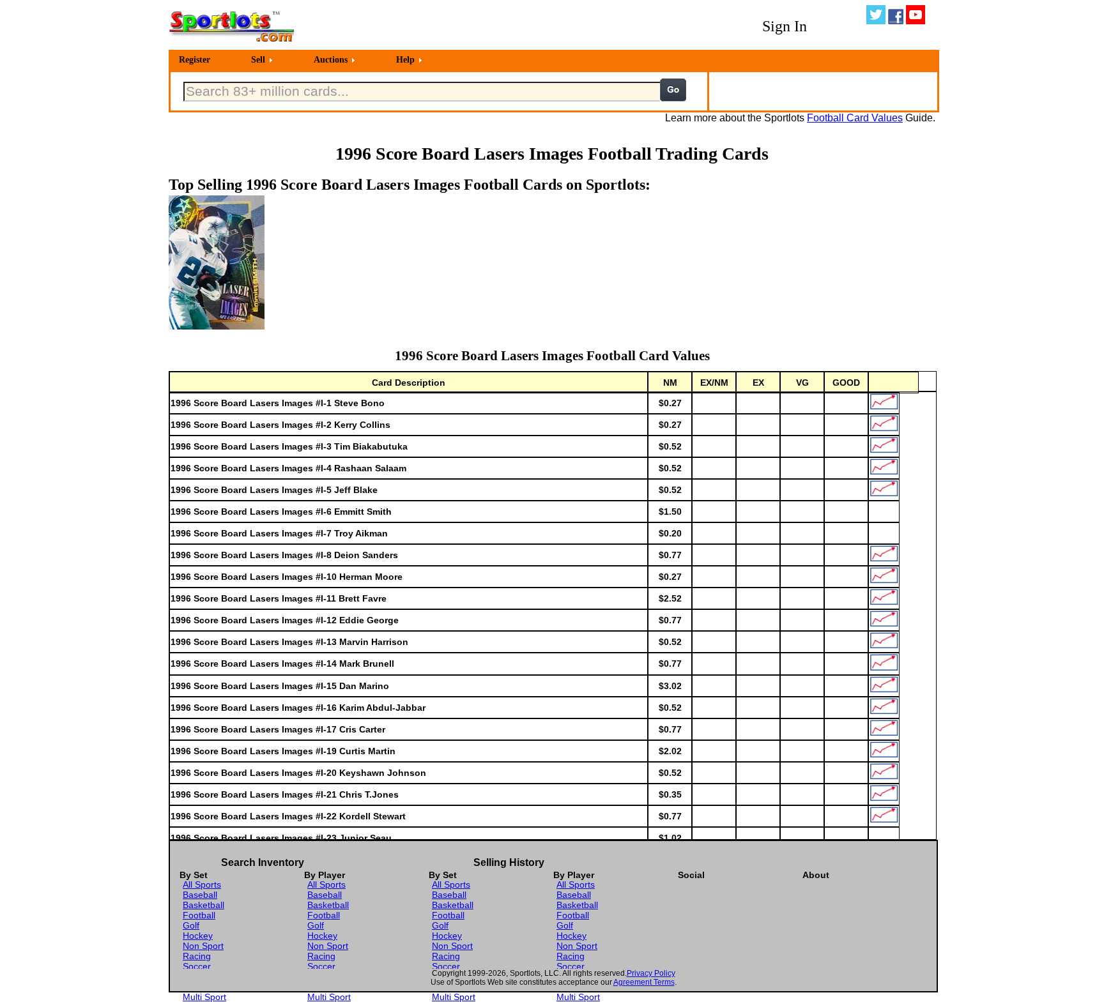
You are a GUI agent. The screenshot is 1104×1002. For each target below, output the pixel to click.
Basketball (203, 905)
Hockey (198, 935)
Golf (191, 925)
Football (199, 915)
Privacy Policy (651, 973)
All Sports (202, 884)
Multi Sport (204, 997)
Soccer (197, 966)
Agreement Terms (644, 982)
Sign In (784, 26)
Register (194, 60)
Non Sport (203, 946)
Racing (197, 956)
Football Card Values (855, 117)
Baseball (200, 895)
